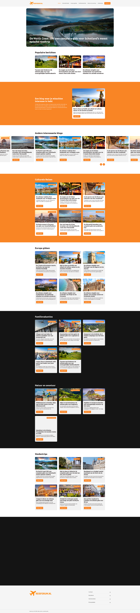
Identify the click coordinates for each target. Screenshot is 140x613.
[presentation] (101, 164)
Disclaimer (91, 595)
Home (59, 3)
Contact (91, 592)
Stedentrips (100, 3)
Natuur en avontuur (92, 3)
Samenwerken (92, 599)
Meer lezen (76, 116)
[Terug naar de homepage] (36, 3)
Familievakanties (82, 3)
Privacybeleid (92, 602)
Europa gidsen (74, 3)
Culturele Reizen (65, 3)
